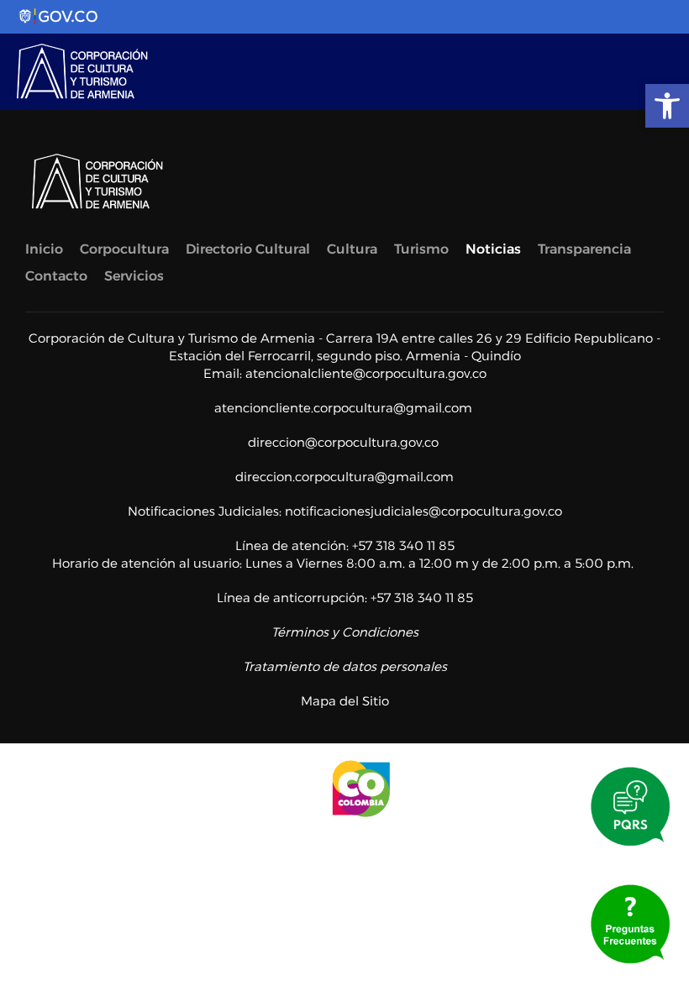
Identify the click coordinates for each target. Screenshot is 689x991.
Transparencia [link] (584, 249)
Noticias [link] (493, 249)
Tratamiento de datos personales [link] (345, 666)
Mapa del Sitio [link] (345, 701)
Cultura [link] (352, 249)
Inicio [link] (44, 249)
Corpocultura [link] (124, 249)
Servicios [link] (134, 276)
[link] (667, 106)
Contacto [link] (56, 276)
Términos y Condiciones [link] (344, 632)
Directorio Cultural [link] (248, 249)
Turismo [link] (421, 249)
